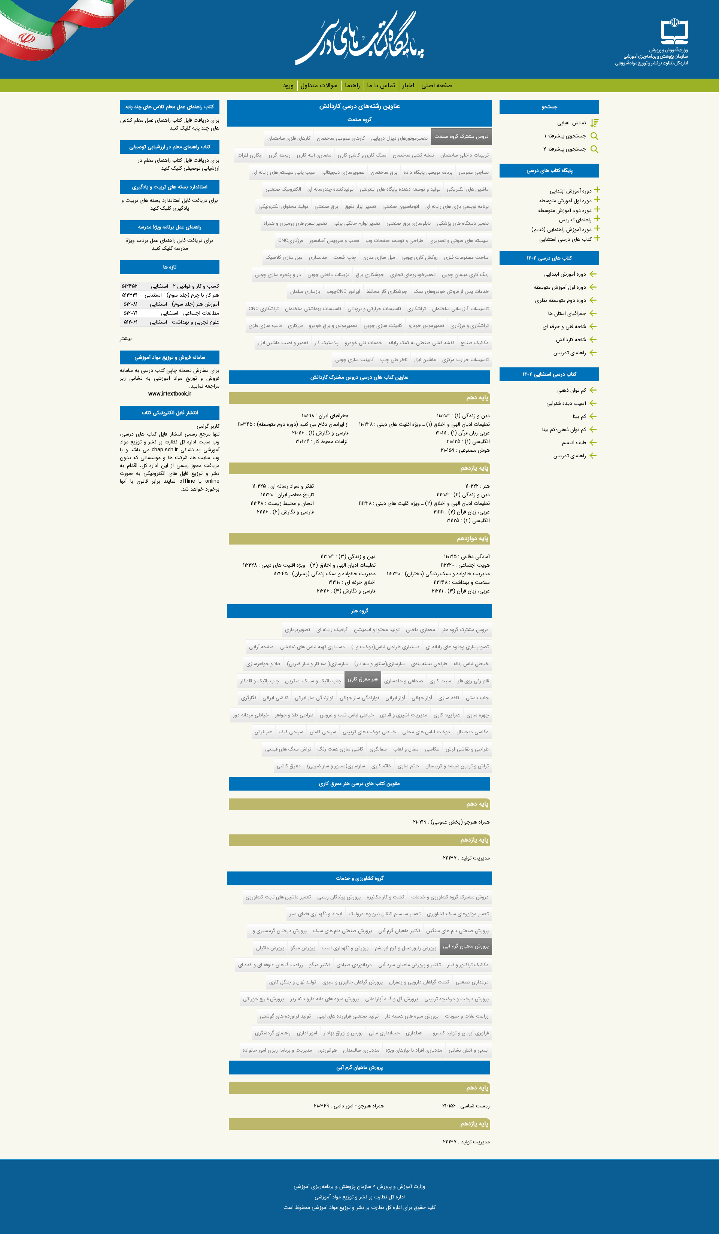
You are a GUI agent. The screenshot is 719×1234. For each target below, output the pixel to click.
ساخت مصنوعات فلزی (466, 257)
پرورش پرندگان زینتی (339, 897)
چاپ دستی (477, 698)
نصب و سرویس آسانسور (334, 241)
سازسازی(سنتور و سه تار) (379, 664)
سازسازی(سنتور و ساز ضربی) (336, 766)
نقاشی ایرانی (275, 698)
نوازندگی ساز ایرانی (314, 698)
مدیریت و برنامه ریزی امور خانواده (277, 1050)
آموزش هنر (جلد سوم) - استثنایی (184, 304)
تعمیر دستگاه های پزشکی (463, 223)
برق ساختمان (384, 172)
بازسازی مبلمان (305, 291)
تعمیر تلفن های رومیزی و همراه (295, 223)
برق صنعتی (326, 206)
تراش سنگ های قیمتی (288, 749)
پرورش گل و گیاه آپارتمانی (391, 999)
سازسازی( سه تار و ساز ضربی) (317, 664)
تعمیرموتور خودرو (426, 326)
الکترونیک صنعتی (283, 189)
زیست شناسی (475, 1106)
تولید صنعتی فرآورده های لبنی (348, 1016)
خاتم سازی (408, 766)
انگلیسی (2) (477, 520)
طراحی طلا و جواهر (294, 715)
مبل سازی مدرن (378, 257)
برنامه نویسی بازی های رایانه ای (457, 206)
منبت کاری (440, 681)
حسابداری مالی (384, 1033)
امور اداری (307, 1033)
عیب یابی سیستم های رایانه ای (283, 172)
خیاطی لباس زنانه (471, 664)
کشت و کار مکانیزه (385, 897)
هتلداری (414, 1033)
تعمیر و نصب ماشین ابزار (283, 343)
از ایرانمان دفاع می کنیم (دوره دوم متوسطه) (303, 424)
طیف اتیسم (574, 443)
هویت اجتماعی (474, 565)
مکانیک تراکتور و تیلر (468, 965)
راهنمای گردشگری (273, 1033)
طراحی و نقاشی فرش (467, 749)
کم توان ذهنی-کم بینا (564, 429)
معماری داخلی (420, 630)
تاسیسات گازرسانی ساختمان (460, 309)
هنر (486, 486)
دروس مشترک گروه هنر (465, 630)
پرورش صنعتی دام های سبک (342, 931)
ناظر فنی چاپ (393, 360)
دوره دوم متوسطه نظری (560, 300)
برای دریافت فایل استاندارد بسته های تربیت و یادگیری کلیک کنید (169, 204)
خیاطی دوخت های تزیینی (369, 732)
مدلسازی (318, 257)
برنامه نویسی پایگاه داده (428, 172)
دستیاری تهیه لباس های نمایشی (312, 647)
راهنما (352, 86)
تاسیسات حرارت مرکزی (465, 360)
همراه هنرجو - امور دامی (359, 1106)
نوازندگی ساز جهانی (359, 698)
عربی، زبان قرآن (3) (469, 591)
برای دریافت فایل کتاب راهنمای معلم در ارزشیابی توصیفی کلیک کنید (178, 164)
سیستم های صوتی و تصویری (459, 241)
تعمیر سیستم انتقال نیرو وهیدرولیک (385, 914)
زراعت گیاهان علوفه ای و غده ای (270, 965)
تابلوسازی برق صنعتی (408, 223)
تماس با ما (381, 86)
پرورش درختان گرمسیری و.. (278, 931)
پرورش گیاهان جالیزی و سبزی (352, 982)
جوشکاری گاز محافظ (387, 291)
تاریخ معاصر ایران (295, 495)
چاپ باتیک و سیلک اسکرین (313, 681)
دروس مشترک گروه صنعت (461, 136)
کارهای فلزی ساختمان (288, 138)
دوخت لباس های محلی (426, 732)
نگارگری (248, 698)
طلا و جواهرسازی (263, 664)
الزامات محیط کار (331, 441)
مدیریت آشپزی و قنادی (403, 715)
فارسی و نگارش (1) (329, 433)
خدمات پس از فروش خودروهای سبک (451, 291)
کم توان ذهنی (571, 390)
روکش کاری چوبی (419, 257)
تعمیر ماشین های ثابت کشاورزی (278, 897)
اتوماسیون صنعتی (400, 206)
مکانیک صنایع (475, 343)
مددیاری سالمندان (361, 1050)
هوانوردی (327, 1050)
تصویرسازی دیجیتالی (342, 172)
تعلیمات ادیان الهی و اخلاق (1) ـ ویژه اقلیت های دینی (433, 424)
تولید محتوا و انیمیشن (377, 630)
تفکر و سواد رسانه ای (292, 486)
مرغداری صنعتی (472, 982)
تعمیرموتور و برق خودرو (333, 326)
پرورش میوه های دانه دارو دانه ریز (324, 999)
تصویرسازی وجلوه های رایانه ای (457, 647)
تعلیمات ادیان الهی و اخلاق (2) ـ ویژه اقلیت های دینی (433, 503)
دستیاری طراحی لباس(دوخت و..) (385, 647)
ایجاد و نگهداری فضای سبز (315, 914)
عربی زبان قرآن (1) (470, 433)
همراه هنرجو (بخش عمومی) (460, 822)
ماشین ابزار (425, 360)
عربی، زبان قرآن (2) (469, 512)
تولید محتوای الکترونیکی (283, 206)
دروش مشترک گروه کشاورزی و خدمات (450, 897)
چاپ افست (344, 257)
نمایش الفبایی (571, 123)
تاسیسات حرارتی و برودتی (374, 309)
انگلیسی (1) (477, 441)
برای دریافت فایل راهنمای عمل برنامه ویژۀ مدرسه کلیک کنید (169, 244)
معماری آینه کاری (314, 155)
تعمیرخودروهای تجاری (413, 275)
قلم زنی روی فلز (473, 681)
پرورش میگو (303, 948)
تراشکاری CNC (264, 309)
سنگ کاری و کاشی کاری (362, 155)
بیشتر (126, 338)
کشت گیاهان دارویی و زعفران (419, 982)
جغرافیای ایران (334, 416)
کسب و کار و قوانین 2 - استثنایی (185, 286)
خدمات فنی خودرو (363, 343)
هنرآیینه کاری (447, 715)
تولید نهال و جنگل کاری (292, 982)
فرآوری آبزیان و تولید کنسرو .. (458, 1033)
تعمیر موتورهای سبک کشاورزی (458, 914)
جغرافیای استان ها (567, 313)
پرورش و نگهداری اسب (345, 948)
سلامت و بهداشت (471, 582)
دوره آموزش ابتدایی (571, 191)
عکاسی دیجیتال (472, 732)
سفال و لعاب (406, 749)
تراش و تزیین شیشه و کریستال (457, 766)
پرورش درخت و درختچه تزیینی (456, 999)
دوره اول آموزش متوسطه (565, 201)
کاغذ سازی (449, 698)
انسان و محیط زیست (291, 503)
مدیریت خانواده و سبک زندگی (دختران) (447, 574)
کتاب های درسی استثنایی (565, 239)
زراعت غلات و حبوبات (467, 1016)
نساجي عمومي (474, 172)
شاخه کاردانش (571, 340)
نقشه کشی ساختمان (413, 155)
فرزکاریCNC (290, 241)
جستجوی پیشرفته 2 (564, 149)
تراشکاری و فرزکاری (469, 326)
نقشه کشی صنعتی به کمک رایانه (421, 343)
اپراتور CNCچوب (343, 291)
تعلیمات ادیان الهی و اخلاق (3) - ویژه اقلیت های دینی (318, 565)
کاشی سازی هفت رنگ (340, 749)
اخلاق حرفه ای (360, 582)
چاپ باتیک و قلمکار (259, 681)
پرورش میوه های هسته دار (412, 1016)
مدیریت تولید (475, 858)
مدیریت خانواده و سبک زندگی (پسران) (334, 574)
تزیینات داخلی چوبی (328, 275)
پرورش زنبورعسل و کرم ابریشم (405, 948)
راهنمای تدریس (575, 220)
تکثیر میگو (319, 965)
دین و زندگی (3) (357, 556)
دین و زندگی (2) (471, 495)
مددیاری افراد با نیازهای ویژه (414, 1050)
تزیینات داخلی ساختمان (464, 155)
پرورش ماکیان (270, 948)
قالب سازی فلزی (265, 326)
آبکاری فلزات (250, 155)
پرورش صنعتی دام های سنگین (458, 931)
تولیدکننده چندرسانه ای (330, 189)
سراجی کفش (323, 732)
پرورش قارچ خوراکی (263, 999)
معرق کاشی (289, 766)
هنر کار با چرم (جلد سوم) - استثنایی (182, 295)
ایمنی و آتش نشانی (469, 1050)
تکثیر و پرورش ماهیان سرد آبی (409, 965)
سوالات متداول (319, 86)
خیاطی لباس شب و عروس (347, 715)
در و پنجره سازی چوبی (278, 275)
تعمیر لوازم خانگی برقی (356, 223)
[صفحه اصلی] (651, 39)
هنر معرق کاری (363, 679)
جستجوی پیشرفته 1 (565, 136)
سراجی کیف (291, 732)
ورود (288, 86)
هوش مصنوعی (474, 450)
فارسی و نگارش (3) (355, 591)
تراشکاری (416, 309)
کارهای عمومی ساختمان (341, 138)
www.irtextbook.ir (169, 394)
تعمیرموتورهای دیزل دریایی (399, 138)
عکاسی (432, 749)
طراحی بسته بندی (429, 664)
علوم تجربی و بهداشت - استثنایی (184, 322)
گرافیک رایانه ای (332, 630)
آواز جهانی (422, 698)
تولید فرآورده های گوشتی (285, 1016)
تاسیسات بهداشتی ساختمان (313, 309)
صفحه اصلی (436, 86)
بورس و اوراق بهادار (343, 1033)
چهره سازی (478, 715)
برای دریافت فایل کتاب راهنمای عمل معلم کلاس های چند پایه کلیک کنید (169, 124)
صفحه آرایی (261, 647)
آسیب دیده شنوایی (566, 403)
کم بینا (579, 416)
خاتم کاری (381, 766)
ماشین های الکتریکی (468, 189)
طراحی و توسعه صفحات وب (394, 241)
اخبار (408, 86)
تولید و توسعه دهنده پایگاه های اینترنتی (400, 189)
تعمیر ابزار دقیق (360, 206)
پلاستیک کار (327, 343)
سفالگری (378, 749)
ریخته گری (280, 155)
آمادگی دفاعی (475, 556)
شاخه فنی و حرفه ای (564, 326)
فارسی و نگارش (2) (293, 512)
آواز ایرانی (395, 698)
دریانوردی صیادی (354, 965)
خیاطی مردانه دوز (251, 715)
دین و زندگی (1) (472, 416)
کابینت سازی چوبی (383, 326)
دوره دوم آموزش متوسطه (565, 210)
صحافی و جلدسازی (403, 681)
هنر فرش (263, 732)
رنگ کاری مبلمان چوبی (465, 275)
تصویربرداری (297, 630)
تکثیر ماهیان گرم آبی (399, 931)
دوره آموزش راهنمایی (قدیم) (561, 229)
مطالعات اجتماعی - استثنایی (190, 313)
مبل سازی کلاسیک (284, 257)
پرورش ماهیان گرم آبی (464, 946)
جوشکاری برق (370, 275)
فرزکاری (295, 326)
